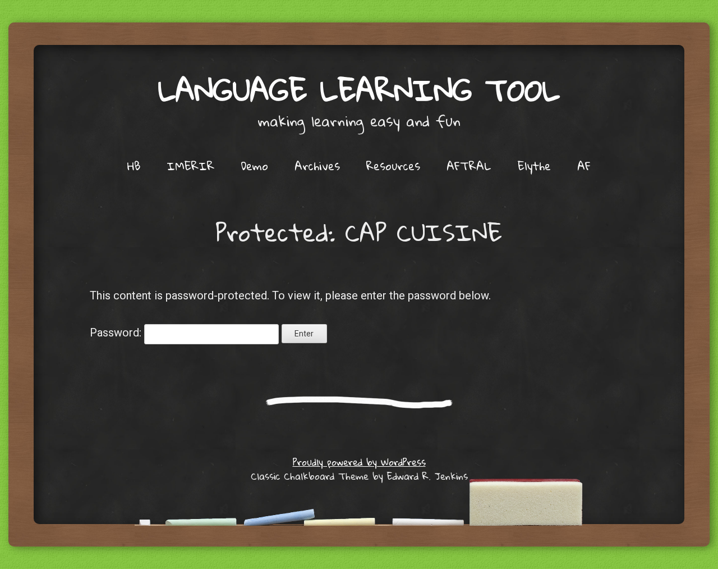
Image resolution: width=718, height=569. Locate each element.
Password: (117, 332)
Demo (254, 165)
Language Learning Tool (359, 89)
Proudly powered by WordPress (359, 462)
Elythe (534, 165)
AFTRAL (469, 165)
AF (584, 165)
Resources (393, 165)
